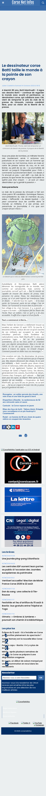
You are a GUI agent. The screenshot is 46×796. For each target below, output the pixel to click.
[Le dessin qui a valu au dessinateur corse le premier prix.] (23, 215)
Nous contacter (9, 710)
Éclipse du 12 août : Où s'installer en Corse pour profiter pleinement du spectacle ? (22, 628)
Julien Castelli (7, 85)
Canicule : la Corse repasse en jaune (18, 406)
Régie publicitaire (10, 702)
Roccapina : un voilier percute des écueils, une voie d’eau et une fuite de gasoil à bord (23, 395)
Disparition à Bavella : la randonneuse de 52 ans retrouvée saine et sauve (21, 401)
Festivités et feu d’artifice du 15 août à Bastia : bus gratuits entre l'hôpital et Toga (22, 600)
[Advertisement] (23, 35)
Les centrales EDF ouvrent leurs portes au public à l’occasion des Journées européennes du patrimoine (22, 564)
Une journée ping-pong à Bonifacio (20, 553)
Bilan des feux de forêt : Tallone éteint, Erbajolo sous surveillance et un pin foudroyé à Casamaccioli (23, 411)
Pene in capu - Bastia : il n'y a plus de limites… (20, 641)
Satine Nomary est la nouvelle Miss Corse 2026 (22, 634)
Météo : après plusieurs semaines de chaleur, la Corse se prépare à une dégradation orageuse (20, 649)
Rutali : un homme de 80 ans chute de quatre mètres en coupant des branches (22, 418)
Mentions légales (9, 706)
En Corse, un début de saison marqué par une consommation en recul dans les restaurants (22, 658)
